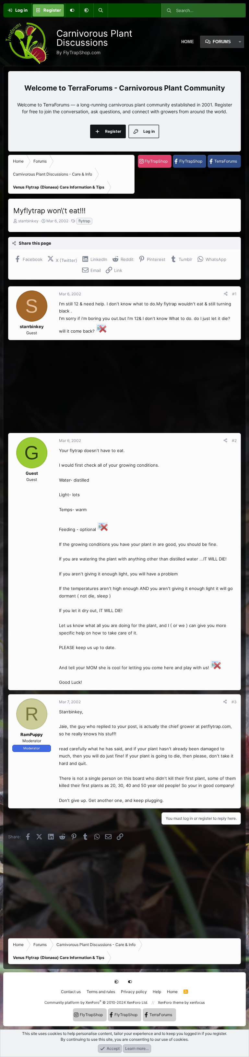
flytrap (84, 220)
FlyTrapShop (156, 161)
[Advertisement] (124, 386)
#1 (234, 293)
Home (172, 991)
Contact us (71, 991)
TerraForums (225, 161)
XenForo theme (171, 1002)
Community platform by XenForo (96, 1002)
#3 (234, 701)
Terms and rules (101, 991)
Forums (222, 41)
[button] (86, 10)
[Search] (100, 10)
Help (157, 991)
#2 (234, 440)
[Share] (225, 294)
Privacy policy (134, 991)
